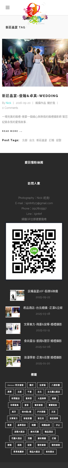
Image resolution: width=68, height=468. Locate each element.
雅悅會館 (42, 445)
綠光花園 (35, 432)
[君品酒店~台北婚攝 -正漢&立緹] (12, 311)
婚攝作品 (40, 102)
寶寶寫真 (53, 405)
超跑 (20, 445)
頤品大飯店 (35, 452)
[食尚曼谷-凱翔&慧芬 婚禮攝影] (13, 345)
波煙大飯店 (19, 432)
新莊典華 (54, 418)
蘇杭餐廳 (42, 438)
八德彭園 (56, 385)
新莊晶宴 (41, 140)
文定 (53, 412)
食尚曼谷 (50, 452)
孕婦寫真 (14, 405)
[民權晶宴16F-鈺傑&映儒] (17, 295)
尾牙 (14, 412)
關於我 (51, 102)
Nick (8, 102)
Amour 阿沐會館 (16, 385)
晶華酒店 (22, 425)
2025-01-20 (43, 363)
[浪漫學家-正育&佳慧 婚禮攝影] (13, 361)
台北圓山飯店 (54, 392)
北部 (24, 140)
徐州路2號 (26, 412)
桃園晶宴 (46, 425)
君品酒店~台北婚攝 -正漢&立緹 (43, 308)
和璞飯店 (16, 398)
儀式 (31, 385)
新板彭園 (28, 418)
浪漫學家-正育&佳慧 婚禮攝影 (43, 357)
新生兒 (41, 418)
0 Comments (10, 107)
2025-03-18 (43, 313)
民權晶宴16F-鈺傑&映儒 (43, 291)
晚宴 (10, 425)
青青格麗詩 (18, 452)
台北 (32, 140)
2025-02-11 (43, 330)
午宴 (30, 392)
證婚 (10, 445)
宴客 (27, 405)
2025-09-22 (43, 297)
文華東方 (13, 418)
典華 (10, 392)
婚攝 (54, 398)
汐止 (58, 425)
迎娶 (58, 140)
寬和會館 (39, 405)
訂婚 (51, 140)
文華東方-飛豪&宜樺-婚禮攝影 (43, 324)
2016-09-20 (23, 102)
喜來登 (29, 398)
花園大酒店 (17, 438)
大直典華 (42, 398)
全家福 (42, 385)
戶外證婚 (41, 412)
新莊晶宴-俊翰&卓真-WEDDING (30, 96)
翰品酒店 (49, 432)
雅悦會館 (56, 445)
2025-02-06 (43, 346)
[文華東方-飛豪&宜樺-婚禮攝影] (13, 328)
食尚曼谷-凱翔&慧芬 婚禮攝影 (43, 341)
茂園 (30, 438)
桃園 (34, 425)
